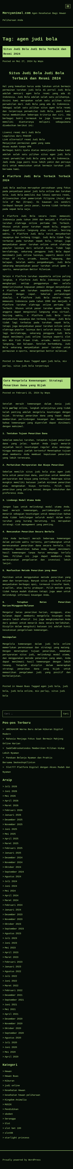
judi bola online (21, 691)
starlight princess (17, 1137)
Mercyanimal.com (17, 13)
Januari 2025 (13, 853)
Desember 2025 (13, 819)
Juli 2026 (11, 786)
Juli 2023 (11, 938)
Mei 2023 (10, 947)
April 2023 (11, 952)
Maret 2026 (11, 805)
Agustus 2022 (13, 971)
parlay (13, 408)
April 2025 (11, 838)
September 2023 (14, 928)
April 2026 (11, 800)
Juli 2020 (11, 1042)
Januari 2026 (13, 815)
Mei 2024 (10, 890)
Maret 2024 (11, 900)
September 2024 (14, 871)
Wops (40, 61)
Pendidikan (11, 1109)
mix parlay (42, 691)
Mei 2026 (10, 796)
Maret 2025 (11, 843)
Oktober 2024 (13, 867)
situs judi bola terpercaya (31, 366)
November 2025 (13, 824)
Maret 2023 (11, 957)
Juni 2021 (11, 1004)
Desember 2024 (13, 857)
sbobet (9, 1114)
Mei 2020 (10, 1052)
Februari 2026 (13, 810)
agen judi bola (50, 361)
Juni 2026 (11, 791)
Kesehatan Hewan (15, 1090)
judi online (12, 1085)
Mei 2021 (10, 1009)
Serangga (10, 1118)
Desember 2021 (13, 995)
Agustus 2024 (13, 876)
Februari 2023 (13, 962)
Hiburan (9, 1080)
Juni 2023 (11, 943)
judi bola (63, 154)
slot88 (9, 1133)
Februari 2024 (13, 905)
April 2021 (11, 1014)
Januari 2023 (13, 966)
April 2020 (11, 1056)
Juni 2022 (11, 981)
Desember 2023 (13, 914)
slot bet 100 (13, 1128)
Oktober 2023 (13, 924)
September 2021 (14, 999)
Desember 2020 (13, 1018)
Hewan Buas (23, 361)
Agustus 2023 (13, 933)
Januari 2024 (13, 909)
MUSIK (8, 1104)
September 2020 (14, 1033)
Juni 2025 (11, 829)
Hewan (8, 1071)
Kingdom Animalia (15, 1099)
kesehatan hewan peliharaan (22, 1095)
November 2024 (13, 862)
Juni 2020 (11, 1047)
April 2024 (11, 895)
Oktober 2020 (13, 1028)
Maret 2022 (11, 985)
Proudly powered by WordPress (22, 1160)
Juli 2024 (11, 881)
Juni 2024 (11, 886)
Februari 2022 (13, 990)
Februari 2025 (13, 848)
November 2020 (13, 1023)
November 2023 (13, 919)
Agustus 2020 (13, 1037)
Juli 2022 (11, 976)
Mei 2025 (10, 834)
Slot (7, 1123)
